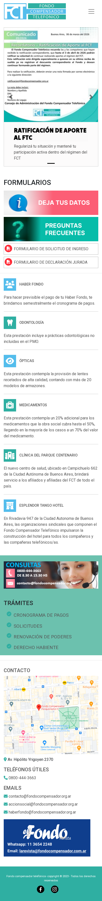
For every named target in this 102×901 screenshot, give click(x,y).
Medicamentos (33, 405)
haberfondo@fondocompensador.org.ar (42, 812)
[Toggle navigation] (91, 11)
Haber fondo (31, 284)
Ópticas (26, 361)
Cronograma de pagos (41, 615)
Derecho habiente (36, 647)
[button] (11, 96)
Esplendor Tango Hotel (41, 505)
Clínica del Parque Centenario (48, 455)
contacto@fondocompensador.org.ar (40, 796)
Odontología (31, 323)
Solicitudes (28, 626)
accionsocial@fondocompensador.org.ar (43, 804)
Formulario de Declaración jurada (50, 262)
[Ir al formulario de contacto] (51, 202)
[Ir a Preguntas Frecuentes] (51, 228)
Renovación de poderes (43, 637)
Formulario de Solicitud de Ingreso (51, 248)
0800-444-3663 (22, 778)
